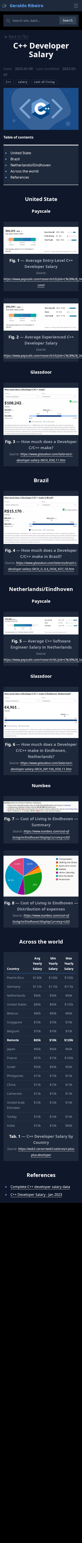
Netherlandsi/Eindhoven (30, 165)
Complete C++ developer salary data (40, 1186)
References (19, 177)
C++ (9, 82)
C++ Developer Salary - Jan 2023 (36, 1194)
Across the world (24, 171)
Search (68, 20)
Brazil (15, 159)
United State (20, 153)
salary (23, 82)
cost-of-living (44, 82)
